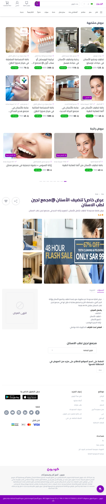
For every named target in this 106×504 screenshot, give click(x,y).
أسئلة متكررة (78, 400)
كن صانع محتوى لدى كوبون (72, 413)
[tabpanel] (78, 156)
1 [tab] (65, 181)
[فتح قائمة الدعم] (100, 489)
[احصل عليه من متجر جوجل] (13, 397)
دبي (102, 413)
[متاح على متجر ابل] (30, 397)
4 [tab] (55, 181)
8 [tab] (41, 181)
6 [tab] (48, 181)
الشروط (92, 290)
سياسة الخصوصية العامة (96, 453)
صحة (96, 194)
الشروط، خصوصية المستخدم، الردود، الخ (91, 449)
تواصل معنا (100, 444)
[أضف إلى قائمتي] (6, 201)
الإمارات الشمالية (98, 422)
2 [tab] (61, 181)
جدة (102, 194)
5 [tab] (51, 181)
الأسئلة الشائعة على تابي (74, 418)
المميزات (100, 290)
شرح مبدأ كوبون (76, 396)
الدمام (102, 404)
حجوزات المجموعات (75, 409)
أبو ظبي (101, 418)
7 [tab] (44, 181)
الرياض (102, 396)
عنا (103, 440)
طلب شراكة (78, 404)
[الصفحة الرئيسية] (99, 4)
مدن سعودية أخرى (98, 409)
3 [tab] (58, 181)
